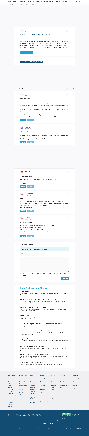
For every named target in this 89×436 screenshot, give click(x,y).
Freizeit (52, 380)
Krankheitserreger (12, 395)
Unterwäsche (33, 400)
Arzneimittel (11, 381)
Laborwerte (10, 397)
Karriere (56, 1)
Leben (41, 398)
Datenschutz (72, 428)
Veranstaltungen (39, 61)
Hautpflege (32, 387)
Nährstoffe (21, 383)
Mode (31, 395)
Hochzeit (42, 383)
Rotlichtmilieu (32, 61)
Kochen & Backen (23, 381)
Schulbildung (43, 400)
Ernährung (29, 1)
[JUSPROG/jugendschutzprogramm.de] (66, 414)
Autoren (75, 388)
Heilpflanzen (11, 391)
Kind (41, 394)
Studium (62, 383)
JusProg (63, 418)
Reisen (52, 389)
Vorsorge (10, 404)
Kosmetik (32, 393)
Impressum (66, 428)
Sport (34, 1)
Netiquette (75, 381)
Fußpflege (32, 380)
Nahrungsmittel (23, 385)
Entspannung (11, 387)
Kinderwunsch (43, 396)
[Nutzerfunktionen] (79, 1)
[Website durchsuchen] (76, 1)
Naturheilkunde (11, 400)
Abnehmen (21, 378)
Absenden (65, 278)
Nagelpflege (33, 397)
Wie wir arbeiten (77, 390)
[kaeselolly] (22, 172)
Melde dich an (43, 248)
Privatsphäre (78, 428)
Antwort (23, 257)
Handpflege (32, 385)
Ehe (41, 381)
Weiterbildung (63, 385)
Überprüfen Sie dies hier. (48, 423)
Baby (41, 392)
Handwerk (53, 385)
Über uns (76, 385)
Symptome (10, 402)
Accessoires (33, 378)
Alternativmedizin (12, 378)
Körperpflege (33, 389)
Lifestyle (51, 1)
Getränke (21, 380)
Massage (10, 399)
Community (76, 378)
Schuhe (32, 399)
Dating (41, 380)
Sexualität (42, 385)
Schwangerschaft (44, 401)
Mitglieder (75, 380)
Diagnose (10, 385)
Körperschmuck (33, 391)
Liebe (42, 1)
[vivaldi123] (22, 127)
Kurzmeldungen (63, 1)
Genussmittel (54, 383)
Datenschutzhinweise (62, 273)
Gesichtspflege (33, 381)
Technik (52, 391)
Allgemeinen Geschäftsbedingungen (41, 273)
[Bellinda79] (22, 218)
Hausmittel (10, 389)
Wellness (10, 406)
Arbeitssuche (63, 378)
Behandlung (11, 383)
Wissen (61, 387)
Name (22, 253)
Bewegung (21, 392)
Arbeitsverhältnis (64, 380)
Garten (52, 381)
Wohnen (53, 399)
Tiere (52, 393)
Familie (46, 1)
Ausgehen (53, 378)
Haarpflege (32, 383)
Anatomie (10, 380)
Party (20, 4)
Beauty (38, 1)
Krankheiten (11, 393)
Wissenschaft (54, 397)
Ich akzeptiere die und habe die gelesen (45, 274)
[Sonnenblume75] (22, 194)
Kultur (52, 387)
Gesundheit (23, 1)
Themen (14, 4)
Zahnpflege (32, 402)
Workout (21, 394)
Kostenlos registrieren (44, 249)
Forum (69, 1)
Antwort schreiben (26, 53)
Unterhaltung (54, 395)
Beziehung (42, 378)
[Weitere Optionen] (67, 30)
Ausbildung (62, 381)
